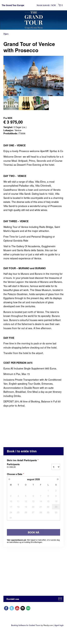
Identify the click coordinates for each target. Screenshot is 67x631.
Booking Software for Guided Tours (26, 625)
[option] (11, 103)
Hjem (6, 33)
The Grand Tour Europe (13, 5)
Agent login (59, 625)
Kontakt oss (13, 599)
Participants (13, 465)
